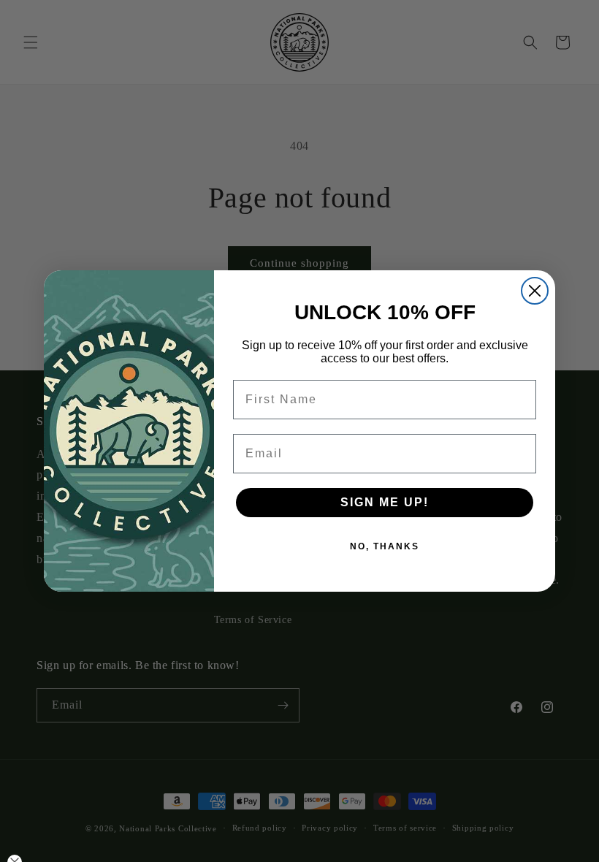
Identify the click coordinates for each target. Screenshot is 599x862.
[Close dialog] (535, 291)
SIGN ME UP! (384, 502)
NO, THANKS (384, 546)
